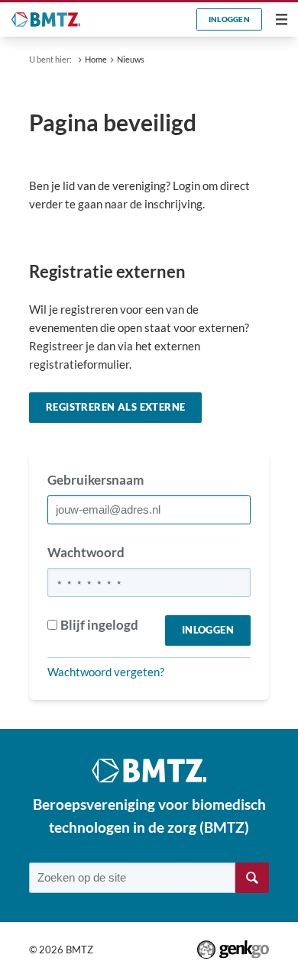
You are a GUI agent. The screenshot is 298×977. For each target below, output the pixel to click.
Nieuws (130, 59)
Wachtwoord (86, 552)
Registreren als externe (115, 407)
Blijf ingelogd (99, 625)
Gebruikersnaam (95, 480)
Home (96, 59)
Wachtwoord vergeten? (105, 672)
